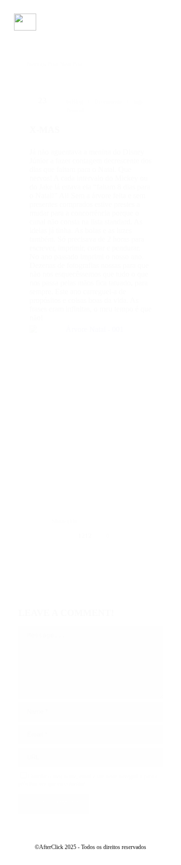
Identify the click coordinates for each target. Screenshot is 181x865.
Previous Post (42, 64)
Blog (77, 101)
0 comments (108, 101)
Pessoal (75, 110)
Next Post (71, 64)
